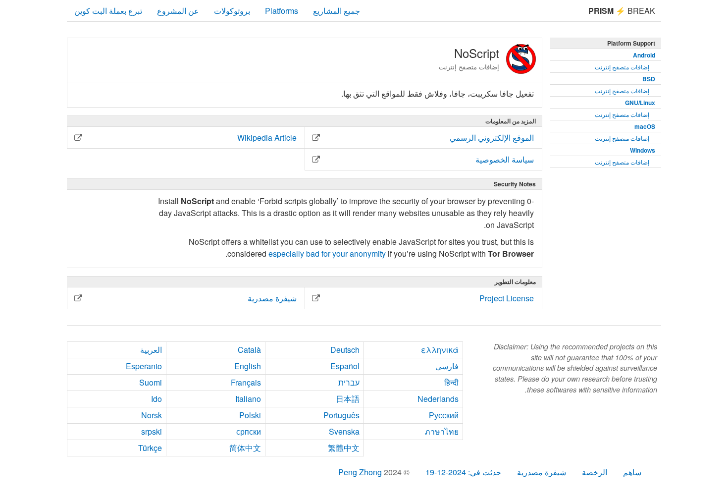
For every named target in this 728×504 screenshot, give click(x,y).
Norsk (151, 415)
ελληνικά (440, 349)
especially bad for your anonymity (327, 253)
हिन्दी (451, 382)
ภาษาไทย (442, 431)
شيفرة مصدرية (541, 472)
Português (341, 415)
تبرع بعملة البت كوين (108, 10)
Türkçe (150, 447)
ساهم (632, 472)
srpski (151, 431)
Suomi (150, 382)
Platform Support (631, 43)
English (247, 366)
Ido (156, 398)
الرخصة (594, 472)
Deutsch (345, 349)
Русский (444, 415)
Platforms (281, 10)
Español (345, 366)
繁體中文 (344, 447)
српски (248, 431)
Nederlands (438, 398)
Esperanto (144, 366)
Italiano (248, 398)
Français (246, 382)
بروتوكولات (232, 10)
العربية (151, 349)
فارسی (447, 366)
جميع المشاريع (336, 10)
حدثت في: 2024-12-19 (463, 472)
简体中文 (245, 447)
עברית (349, 382)
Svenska (344, 431)
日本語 (348, 398)
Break (621, 10)
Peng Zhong (361, 472)
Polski (250, 415)
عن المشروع (178, 10)
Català (249, 349)
